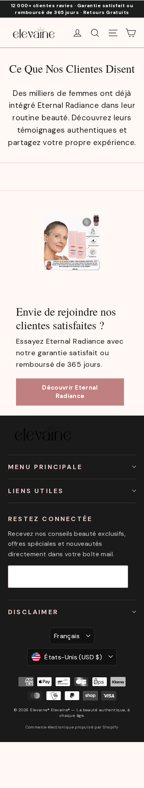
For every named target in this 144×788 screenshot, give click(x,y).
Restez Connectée (50, 519)
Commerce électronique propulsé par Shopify (72, 727)
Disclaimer (33, 612)
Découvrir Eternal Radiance (70, 392)
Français (67, 636)
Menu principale (45, 467)
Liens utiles (36, 491)
